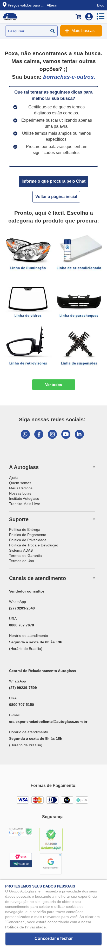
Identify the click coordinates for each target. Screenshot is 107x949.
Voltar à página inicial (56, 196)
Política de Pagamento (27, 535)
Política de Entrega (24, 529)
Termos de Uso (21, 561)
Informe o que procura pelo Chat (53, 181)
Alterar (52, 5)
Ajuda (13, 478)
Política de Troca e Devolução (33, 545)
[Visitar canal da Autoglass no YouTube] (65, 434)
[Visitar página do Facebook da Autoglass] (38, 434)
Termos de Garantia (25, 555)
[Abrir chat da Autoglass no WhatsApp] (25, 434)
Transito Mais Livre (24, 504)
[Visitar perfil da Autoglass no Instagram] (52, 434)
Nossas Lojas (20, 493)
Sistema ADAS (21, 550)
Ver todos (53, 385)
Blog (100, 5)
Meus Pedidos (20, 488)
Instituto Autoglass (24, 498)
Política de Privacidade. (26, 927)
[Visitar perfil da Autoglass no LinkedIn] (79, 434)
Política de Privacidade (27, 540)
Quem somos (20, 483)
